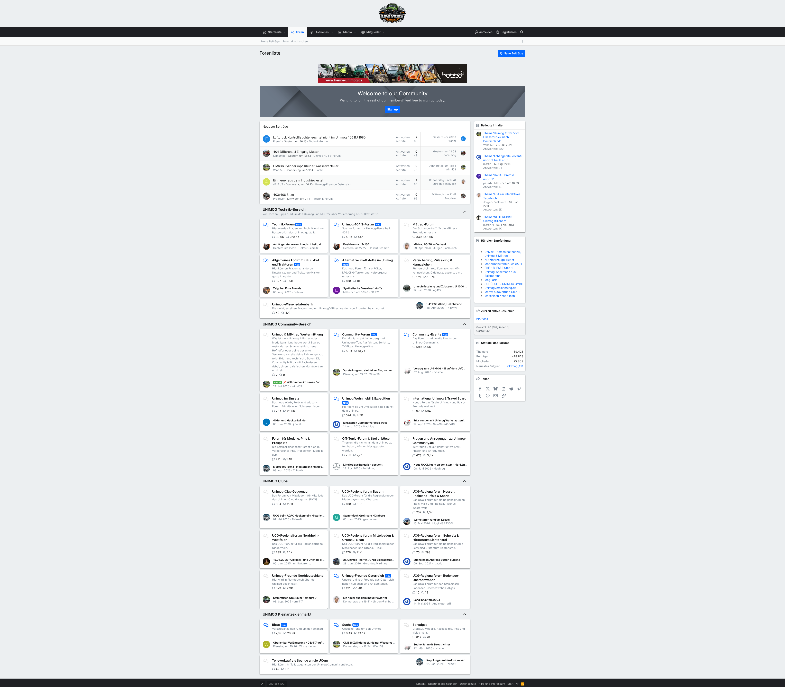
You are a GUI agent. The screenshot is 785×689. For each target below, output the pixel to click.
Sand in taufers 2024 (427, 599)
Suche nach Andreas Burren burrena (437, 559)
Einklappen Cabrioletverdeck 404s (365, 422)
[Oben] (517, 684)
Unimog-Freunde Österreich (333, 184)
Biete (276, 625)
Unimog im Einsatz (285, 398)
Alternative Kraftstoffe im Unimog (367, 260)
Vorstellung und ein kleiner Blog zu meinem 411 (373, 370)
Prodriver (279, 198)
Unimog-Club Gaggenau (289, 491)
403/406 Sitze (283, 195)
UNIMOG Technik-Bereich (284, 209)
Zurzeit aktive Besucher (497, 311)
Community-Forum (356, 334)
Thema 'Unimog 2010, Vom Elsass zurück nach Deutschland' (501, 137)
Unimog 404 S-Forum (327, 155)
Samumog (279, 155)
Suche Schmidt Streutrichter (432, 644)
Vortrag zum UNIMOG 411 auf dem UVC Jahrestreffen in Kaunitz (454, 368)
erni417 (298, 601)
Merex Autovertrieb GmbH (501, 292)
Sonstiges (420, 625)
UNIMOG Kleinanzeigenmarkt (287, 614)
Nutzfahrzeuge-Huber (499, 259)
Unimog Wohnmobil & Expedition (366, 398)
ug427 (437, 290)
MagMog (368, 426)
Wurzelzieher (307, 646)
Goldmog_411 (514, 366)
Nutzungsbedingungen (443, 683)
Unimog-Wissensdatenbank (292, 304)
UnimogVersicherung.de (500, 287)
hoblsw (298, 292)
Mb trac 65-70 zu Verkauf (430, 244)
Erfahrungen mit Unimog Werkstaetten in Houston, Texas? (451, 420)
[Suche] (521, 32)
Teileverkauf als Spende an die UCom (300, 660)
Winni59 (278, 170)
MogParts (490, 279)
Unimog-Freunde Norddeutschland (297, 576)
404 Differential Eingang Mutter (296, 152)
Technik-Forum (318, 141)
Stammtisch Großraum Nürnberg (364, 515)
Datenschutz (468, 683)
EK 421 (375, 292)
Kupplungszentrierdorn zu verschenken (451, 660)
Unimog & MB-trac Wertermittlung (297, 334)
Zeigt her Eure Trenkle (287, 288)
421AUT (278, 184)
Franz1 (277, 141)
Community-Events (427, 334)
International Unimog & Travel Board (439, 398)
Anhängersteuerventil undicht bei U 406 (298, 244)
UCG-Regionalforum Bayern (363, 491)
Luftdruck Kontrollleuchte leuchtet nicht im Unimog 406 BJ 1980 (319, 137)
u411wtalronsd (302, 563)
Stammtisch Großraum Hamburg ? (294, 597)
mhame (438, 372)
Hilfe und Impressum (492, 683)
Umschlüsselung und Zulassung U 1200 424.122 (444, 286)
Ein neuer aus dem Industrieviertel (298, 180)
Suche (320, 170)
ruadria (438, 563)
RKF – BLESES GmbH (498, 267)
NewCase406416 (444, 424)
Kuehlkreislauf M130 (356, 244)
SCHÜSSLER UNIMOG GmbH (503, 284)
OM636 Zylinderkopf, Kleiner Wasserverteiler (306, 166)
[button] (284, 32)
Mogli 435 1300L (442, 523)
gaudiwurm (370, 519)
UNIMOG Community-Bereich (287, 324)
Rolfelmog (369, 468)
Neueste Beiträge (275, 126)
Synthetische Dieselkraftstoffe (362, 288)
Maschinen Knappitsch (499, 295)
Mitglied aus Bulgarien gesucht (362, 464)
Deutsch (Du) (276, 683)
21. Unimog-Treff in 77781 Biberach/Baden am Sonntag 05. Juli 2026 (386, 559)
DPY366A (482, 319)
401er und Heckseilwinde (289, 420)
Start (510, 683)
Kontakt (421, 683)
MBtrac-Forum (423, 224)
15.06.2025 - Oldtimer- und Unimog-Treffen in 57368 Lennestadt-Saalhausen (322, 559)
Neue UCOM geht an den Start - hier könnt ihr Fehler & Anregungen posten (461, 464)
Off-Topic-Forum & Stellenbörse (366, 438)
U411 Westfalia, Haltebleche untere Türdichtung (457, 304)
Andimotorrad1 (441, 603)
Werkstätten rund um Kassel (432, 519)
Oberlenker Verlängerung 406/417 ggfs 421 (301, 642)
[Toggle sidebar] (522, 41)
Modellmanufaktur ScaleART (503, 264)
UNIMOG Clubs (275, 481)
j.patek (297, 424)
